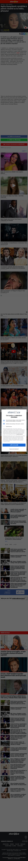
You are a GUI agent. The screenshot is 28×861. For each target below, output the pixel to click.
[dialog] (14, 430)
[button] (14, 427)
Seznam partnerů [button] (19, 434)
